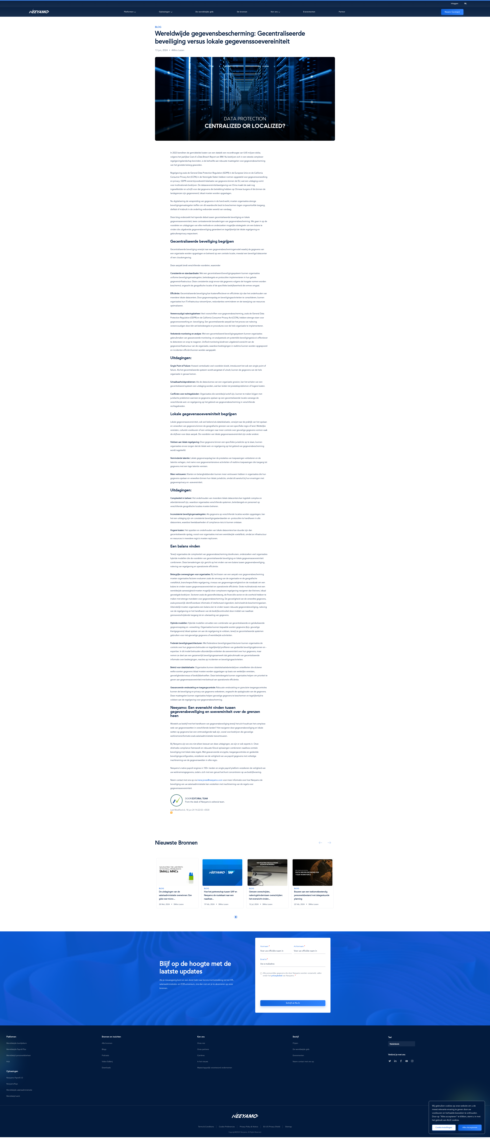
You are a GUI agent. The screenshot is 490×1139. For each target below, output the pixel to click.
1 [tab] (224, 917)
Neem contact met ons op (303, 1062)
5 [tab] (239, 917)
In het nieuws (202, 1062)
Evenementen (309, 12)
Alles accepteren (469, 1127)
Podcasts (105, 1055)
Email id (263, 959)
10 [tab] (258, 917)
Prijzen (295, 1043)
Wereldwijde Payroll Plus (16, 1049)
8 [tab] (251, 917)
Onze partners (203, 1049)
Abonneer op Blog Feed (171, 813)
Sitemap (288, 1127)
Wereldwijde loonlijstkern (16, 1043)
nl (465, 3)
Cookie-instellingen (444, 1127)
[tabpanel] (177, 885)
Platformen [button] (128, 12)
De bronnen (242, 12)
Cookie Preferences (227, 1127)
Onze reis (201, 1043)
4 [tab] (235, 917)
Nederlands (394, 1044)
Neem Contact (452, 12)
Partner (342, 12)
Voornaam (264, 946)
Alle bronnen (107, 1043)
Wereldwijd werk (13, 1096)
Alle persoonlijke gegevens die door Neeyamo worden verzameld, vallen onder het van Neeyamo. (292, 974)
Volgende (328, 842)
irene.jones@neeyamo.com (209, 780)
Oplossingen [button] (164, 12)
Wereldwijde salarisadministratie (19, 1090)
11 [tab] (262, 917)
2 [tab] (228, 917)
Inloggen (454, 3)
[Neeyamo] (39, 11)
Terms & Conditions (206, 1127)
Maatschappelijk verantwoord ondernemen (214, 1068)
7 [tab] (247, 917)
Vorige (319, 842)
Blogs (104, 1049)
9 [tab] (255, 917)
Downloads (106, 1068)
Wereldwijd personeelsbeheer (18, 1055)
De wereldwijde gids (204, 12)
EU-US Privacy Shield (271, 1127)
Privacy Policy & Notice (249, 1127)
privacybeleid (276, 976)
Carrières (201, 1055)
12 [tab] (266, 917)
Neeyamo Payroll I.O (14, 1078)
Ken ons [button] (274, 12)
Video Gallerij (107, 1062)
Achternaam (299, 946)
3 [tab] (232, 917)
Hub (8, 1062)
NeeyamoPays (12, 1084)
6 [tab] (243, 917)
